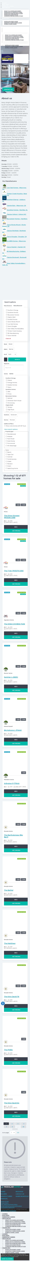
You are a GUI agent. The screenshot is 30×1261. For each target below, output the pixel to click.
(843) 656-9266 (8, 80)
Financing (5, 18)
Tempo (10, 407)
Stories (6, 420)
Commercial (11, 443)
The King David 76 (11, 997)
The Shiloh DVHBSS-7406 (14, 624)
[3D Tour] (23, 505)
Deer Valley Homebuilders (16, 328)
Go (18, 1132)
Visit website (7, 83)
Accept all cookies (7, 1258)
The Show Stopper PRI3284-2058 (12, 517)
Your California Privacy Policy (9, 1204)
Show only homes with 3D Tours (16, 426)
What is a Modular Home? (12, 11)
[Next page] (15, 1129)
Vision (9, 387)
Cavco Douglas (12, 326)
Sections (6, 414)
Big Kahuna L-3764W (13, 730)
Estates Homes (12, 385)
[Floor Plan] (18, 505)
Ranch (9, 452)
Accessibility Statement (7, 1207)
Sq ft (5, 354)
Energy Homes (12, 382)
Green (9, 466)
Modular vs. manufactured (13, 12)
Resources (6, 7)
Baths (5, 349)
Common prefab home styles (13, 16)
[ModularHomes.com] (12, 1187)
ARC (9, 391)
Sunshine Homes (13, 312)
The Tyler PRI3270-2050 (14, 571)
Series (11, 373)
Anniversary (11, 403)
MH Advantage (11, 445)
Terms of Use (5, 1201)
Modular (9, 436)
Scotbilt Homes (12, 319)
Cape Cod (10, 454)
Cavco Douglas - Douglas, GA (17, 236)
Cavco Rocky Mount (14, 321)
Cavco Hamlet (12, 335)
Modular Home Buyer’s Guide (13, 13)
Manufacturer (18, 305)
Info (15, 527)
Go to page (5, 1132)
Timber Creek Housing (15, 331)
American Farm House (14, 400)
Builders (5, 4)
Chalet (9, 461)
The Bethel (8, 890)
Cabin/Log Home (12, 468)
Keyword (6, 363)
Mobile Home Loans (10, 24)
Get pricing (16, 530)
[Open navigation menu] (2, 51)
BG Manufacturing (13, 333)
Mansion (9, 463)
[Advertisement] (15, 283)
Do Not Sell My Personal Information (11, 1206)
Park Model (10, 439)
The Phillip (8, 1050)
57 (23, 1126)
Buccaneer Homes (13, 315)
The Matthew (9, 943)
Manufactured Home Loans (13, 22)
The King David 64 (11, 1103)
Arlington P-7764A (11, 783)
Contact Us (20, 1194)
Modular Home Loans (11, 21)
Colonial (9, 457)
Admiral (10, 398)
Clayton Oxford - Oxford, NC (16, 214)
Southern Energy (13, 310)
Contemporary (11, 459)
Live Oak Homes (13, 324)
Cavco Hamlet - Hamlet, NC (16, 247)
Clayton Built (11, 317)
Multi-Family (11, 441)
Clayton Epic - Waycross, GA (16, 205)
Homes (4, 3)
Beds (5, 344)
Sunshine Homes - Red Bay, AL (17, 210)
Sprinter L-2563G (11, 677)
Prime (9, 394)
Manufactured (11, 434)
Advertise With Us (22, 1196)
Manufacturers (8, 6)
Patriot (10, 380)
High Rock (11, 409)
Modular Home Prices (11, 14)
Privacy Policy (4, 1203)
